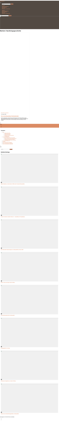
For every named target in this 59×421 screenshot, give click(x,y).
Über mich (3, 12)
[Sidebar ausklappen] (0, 145)
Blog (1, 112)
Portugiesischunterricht (6, 140)
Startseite (3, 5)
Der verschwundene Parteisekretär (10, 116)
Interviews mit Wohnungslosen (9, 135)
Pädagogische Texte (8, 133)
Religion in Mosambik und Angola (10, 139)
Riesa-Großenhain (5, 112)
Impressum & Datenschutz (6, 8)
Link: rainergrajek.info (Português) (8, 143)
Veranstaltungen (4, 7)
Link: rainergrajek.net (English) (7, 142)
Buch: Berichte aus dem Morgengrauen (10, 138)
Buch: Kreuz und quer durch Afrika (10, 137)
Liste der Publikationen (5, 6)
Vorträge (4, 141)
